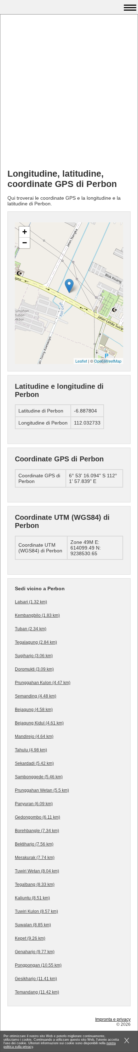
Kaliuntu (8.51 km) (32, 897)
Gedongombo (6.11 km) (37, 817)
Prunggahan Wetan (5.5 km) (42, 790)
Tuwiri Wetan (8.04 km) (37, 871)
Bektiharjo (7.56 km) (34, 844)
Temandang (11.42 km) (37, 992)
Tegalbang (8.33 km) (34, 884)
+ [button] (24, 231)
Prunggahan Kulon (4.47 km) (42, 682)
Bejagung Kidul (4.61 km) (39, 723)
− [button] (24, 242)
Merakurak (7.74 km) (34, 857)
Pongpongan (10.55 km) (38, 965)
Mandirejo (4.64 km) (34, 736)
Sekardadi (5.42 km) (34, 763)
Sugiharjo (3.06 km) (34, 655)
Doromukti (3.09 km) (34, 669)
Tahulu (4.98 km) (31, 749)
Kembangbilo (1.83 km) (37, 615)
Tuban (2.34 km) (30, 628)
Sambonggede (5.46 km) (39, 776)
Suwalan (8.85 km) (33, 924)
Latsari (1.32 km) (31, 601)
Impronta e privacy (113, 1019)
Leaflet (81, 361)
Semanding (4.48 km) (35, 696)
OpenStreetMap (107, 361)
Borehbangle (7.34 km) (37, 830)
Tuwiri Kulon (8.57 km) (36, 911)
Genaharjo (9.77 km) (34, 951)
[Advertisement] (69, 94)
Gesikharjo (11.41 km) (36, 978)
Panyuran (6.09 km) (34, 803)
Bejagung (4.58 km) (34, 709)
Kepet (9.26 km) (30, 938)
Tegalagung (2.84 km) (36, 642)
